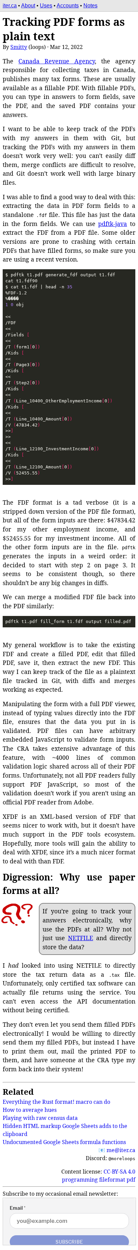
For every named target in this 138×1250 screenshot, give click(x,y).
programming (80, 1179)
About (28, 5)
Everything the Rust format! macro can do (56, 1101)
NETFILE (80, 938)
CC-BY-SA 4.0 (119, 1171)
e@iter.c (121, 1150)
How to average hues (30, 1110)
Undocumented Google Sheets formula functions (64, 1142)
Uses (46, 5)
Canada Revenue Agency (56, 61)
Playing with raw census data (40, 1118)
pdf (131, 1179)
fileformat (112, 1179)
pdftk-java (112, 224)
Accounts (68, 5)
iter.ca (10, 5)
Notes (90, 5)
